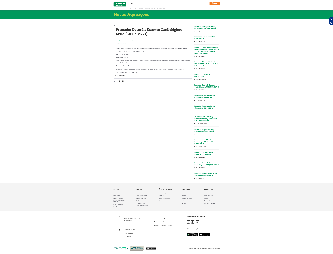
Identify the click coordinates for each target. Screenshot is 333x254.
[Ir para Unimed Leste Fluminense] (119, 5)
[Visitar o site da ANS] (137, 248)
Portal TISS (161, 195)
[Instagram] (192, 222)
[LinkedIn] (119, 81)
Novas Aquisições (208, 195)
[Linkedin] (197, 221)
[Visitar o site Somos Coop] (120, 248)
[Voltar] (114, 25)
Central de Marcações (187, 198)
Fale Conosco (139, 200)
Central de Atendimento (141, 195)
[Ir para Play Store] (192, 234)
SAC (182, 193)
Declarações (162, 200)
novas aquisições (120, 75)
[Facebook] (122, 81)
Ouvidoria (184, 203)
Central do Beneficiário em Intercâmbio (142, 206)
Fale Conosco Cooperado (164, 198)
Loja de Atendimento (141, 198)
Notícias (206, 198)
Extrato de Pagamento (164, 193)
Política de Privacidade (209, 203)
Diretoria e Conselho (118, 198)
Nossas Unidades (208, 200)
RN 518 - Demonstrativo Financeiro (119, 201)
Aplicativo (184, 200)
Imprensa (184, 195)
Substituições (207, 193)
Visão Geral (116, 193)
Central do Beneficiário (141, 193)
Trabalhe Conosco (117, 206)
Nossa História (116, 195)
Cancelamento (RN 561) (141, 203)
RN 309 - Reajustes (118, 204)
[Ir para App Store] (204, 234)
